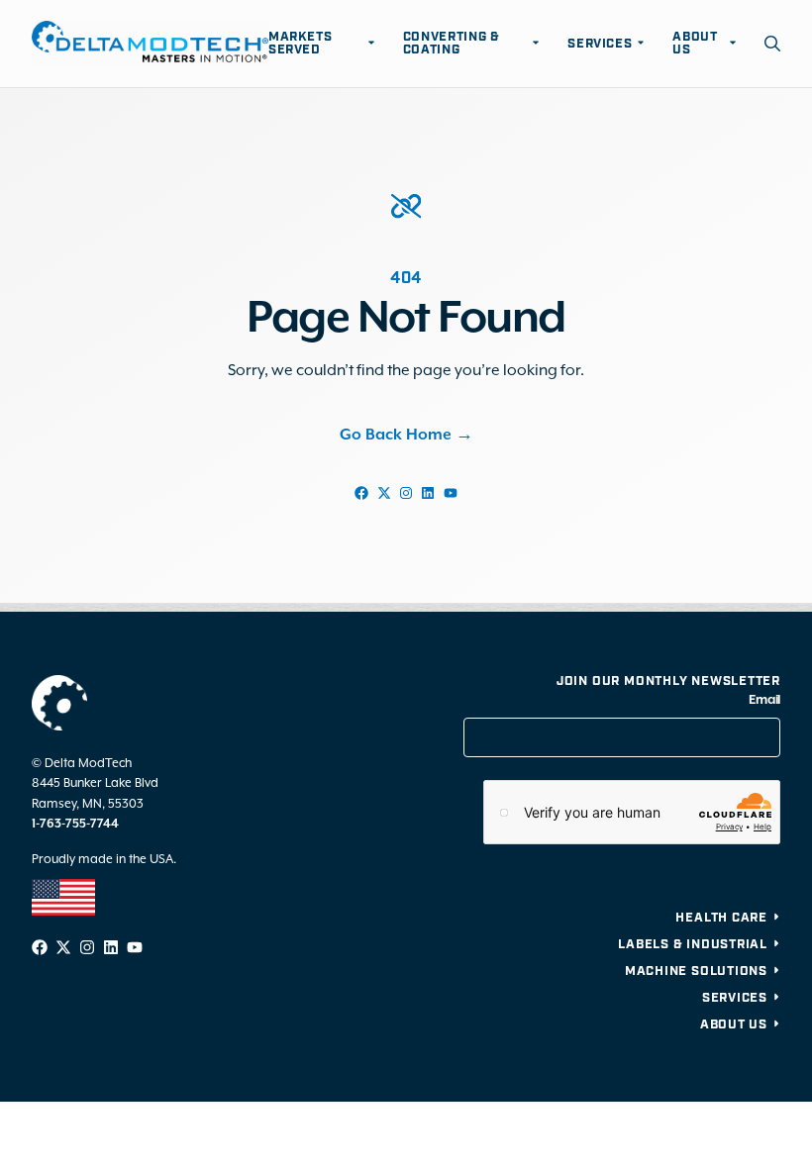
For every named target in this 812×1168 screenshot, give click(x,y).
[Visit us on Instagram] (406, 493)
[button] (772, 43)
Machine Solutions (696, 971)
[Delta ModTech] (150, 43)
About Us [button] (694, 43)
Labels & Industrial (692, 944)
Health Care (721, 918)
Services (734, 998)
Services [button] (599, 44)
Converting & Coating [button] (451, 43)
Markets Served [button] (300, 43)
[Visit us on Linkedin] (428, 493)
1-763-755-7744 (75, 824)
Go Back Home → (406, 435)
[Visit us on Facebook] (361, 493)
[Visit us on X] (383, 493)
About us (733, 1025)
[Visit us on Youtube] (450, 493)
